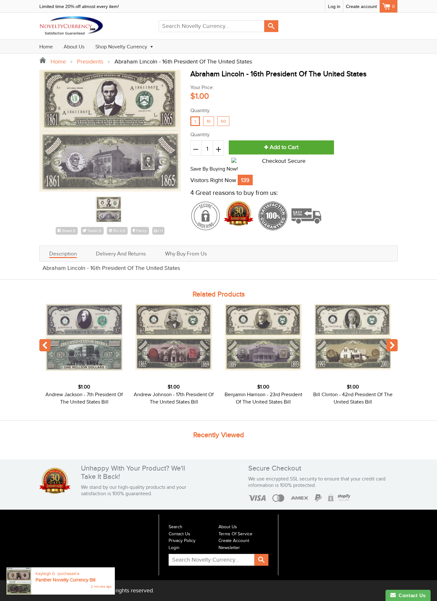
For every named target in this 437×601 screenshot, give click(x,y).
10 (209, 121)
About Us (74, 47)
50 (223, 121)
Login (174, 547)
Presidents (90, 61)
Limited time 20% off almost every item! (79, 6)
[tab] (63, 253)
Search (175, 527)
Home (46, 47)
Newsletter (229, 547)
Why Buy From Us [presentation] (186, 254)
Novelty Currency (83, 590)
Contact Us (179, 534)
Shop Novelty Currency (121, 47)
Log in (334, 6)
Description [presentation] (63, 254)
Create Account (234, 540)
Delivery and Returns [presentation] (121, 254)
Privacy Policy (182, 540)
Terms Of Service (235, 534)
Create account (361, 6)
